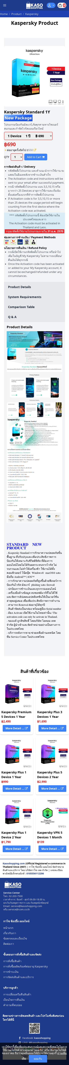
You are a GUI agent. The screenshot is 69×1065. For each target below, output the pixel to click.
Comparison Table (21, 307)
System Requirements (24, 297)
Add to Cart (34, 157)
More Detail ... (15, 728)
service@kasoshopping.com (26, 906)
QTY (6, 157)
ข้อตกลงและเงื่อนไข (15, 938)
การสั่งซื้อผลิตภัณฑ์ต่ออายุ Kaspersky (25, 966)
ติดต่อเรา (8, 944)
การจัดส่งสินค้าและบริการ (18, 977)
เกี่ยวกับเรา (9, 933)
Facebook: (36, 1038)
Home (4, 14)
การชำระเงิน (10, 972)
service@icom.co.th (19, 909)
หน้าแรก (8, 928)
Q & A (12, 317)
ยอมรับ (38, 1059)
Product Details (19, 287)
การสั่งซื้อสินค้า (12, 961)
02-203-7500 (16, 896)
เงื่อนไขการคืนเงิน (14, 1000)
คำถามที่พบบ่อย (12, 1005)
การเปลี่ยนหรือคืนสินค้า (17, 994)
